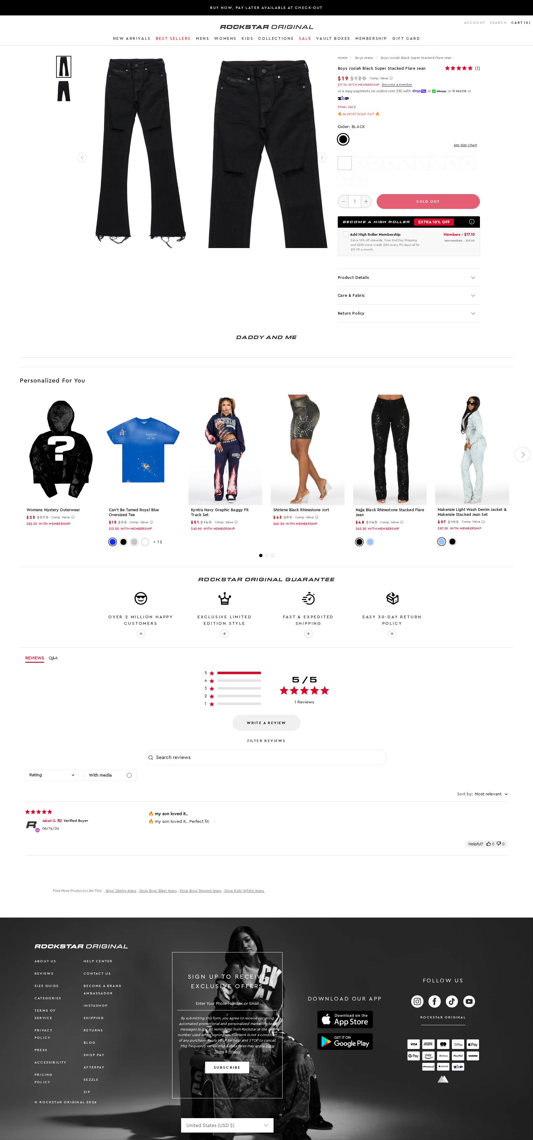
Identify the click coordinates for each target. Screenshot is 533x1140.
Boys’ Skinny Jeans (121, 891)
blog (90, 1042)
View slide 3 (272, 555)
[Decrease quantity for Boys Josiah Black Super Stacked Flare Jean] (343, 201)
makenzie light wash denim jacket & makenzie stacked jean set (472, 512)
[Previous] (82, 157)
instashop (96, 1005)
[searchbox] (271, 757)
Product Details (353, 278)
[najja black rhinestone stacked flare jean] (390, 450)
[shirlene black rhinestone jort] (308, 450)
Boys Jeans (364, 58)
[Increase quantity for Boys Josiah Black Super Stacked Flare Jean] (366, 201)
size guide (47, 986)
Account (474, 22)
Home (343, 58)
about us (45, 961)
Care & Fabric (351, 295)
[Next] (322, 157)
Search (498, 22)
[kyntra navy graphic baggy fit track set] (225, 450)
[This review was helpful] (488, 844)
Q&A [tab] (53, 658)
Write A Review (266, 722)
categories (48, 998)
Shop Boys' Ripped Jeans (200, 891)
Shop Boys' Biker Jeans (158, 891)
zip (87, 1092)
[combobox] (52, 775)
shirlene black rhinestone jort (301, 510)
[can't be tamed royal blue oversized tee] (143, 450)
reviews (44, 973)
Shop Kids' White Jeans (244, 891)
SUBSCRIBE (227, 1067)
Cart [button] (521, 22)
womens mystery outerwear (53, 510)
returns (93, 1030)
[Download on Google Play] (345, 1041)
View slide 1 (260, 555)
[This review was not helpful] (499, 844)
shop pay (94, 1055)
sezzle (91, 1079)
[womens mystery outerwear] (61, 450)
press (41, 1050)
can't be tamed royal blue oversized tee (134, 512)
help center (98, 961)
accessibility (51, 1062)
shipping (94, 1018)
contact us (97, 973)
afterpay (94, 1067)
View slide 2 (266, 555)
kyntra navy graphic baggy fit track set (220, 512)
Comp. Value (379, 78)
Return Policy (351, 313)
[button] (131, 39)
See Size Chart (465, 145)
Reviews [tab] (34, 658)
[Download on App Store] (345, 1019)
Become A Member (397, 84)
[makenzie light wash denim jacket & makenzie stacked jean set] (472, 449)
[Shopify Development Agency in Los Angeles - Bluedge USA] (443, 1079)
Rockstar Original (443, 1017)
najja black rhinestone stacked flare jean (390, 512)
